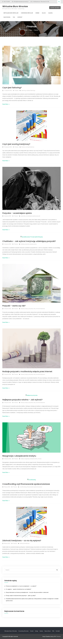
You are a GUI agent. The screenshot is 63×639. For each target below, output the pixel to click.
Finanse (17, 90)
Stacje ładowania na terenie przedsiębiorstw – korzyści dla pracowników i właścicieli (27, 592)
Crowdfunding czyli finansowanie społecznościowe (26, 484)
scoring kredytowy (29, 147)
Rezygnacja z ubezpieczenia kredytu (19, 456)
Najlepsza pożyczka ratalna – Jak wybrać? (22, 399)
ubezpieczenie (33, 458)
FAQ (14, 17)
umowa (39, 458)
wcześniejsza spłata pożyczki (33, 216)
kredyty (22, 244)
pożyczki (27, 244)
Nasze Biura (7, 17)
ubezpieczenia (32, 244)
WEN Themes (57, 636)
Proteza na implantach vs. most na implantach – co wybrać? (21, 586)
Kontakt (20, 17)
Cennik (37, 13)
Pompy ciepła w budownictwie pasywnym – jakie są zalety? (21, 595)
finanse (23, 147)
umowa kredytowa (40, 308)
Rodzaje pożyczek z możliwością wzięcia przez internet (27, 371)
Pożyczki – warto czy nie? (14, 305)
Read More (5, 104)
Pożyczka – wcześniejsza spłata (17, 213)
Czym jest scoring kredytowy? (16, 144)
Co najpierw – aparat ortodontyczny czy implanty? (18, 589)
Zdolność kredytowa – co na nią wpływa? (21, 540)
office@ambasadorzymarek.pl (21, 1)
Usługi (44, 13)
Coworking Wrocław (27, 13)
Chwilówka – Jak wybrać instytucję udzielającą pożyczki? (29, 241)
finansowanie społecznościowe (34, 487)
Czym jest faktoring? (12, 87)
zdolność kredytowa (24, 543)
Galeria (50, 13)
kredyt (26, 308)
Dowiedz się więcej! (55, 7)
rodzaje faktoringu (30, 90)
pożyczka (23, 216)
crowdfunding (23, 487)
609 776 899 (7, 1)
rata (34, 308)
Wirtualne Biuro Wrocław (15, 6)
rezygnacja (27, 458)
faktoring (23, 90)
